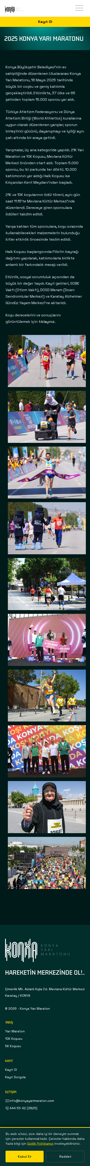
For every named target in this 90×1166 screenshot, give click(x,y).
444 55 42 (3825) (23, 1108)
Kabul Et (24, 1156)
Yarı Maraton (15, 1031)
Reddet (65, 1156)
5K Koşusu (13, 1046)
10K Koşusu (13, 1039)
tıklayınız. (47, 321)
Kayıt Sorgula (15, 1077)
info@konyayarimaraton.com (31, 1101)
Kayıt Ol (45, 21)
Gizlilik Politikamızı (40, 1143)
